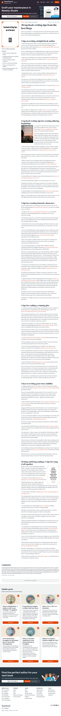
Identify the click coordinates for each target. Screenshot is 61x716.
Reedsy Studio (40, 690)
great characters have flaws (51, 247)
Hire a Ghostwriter (6, 696)
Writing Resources (41, 696)
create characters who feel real (42, 207)
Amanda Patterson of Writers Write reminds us (34, 337)
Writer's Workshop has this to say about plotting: (33, 311)
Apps (15, 2)
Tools (52, 2)
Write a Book (39, 691)
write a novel (46, 110)
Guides (26, 691)
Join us (56, 2)
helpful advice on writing (41, 362)
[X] (51, 705)
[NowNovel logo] (2, 2)
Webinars (27, 696)
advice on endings (44, 505)
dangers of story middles (52, 426)
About (14, 690)
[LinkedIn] (55, 705)
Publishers (50, 695)
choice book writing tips (51, 191)
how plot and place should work (48, 325)
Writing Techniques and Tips (31, 22)
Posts (22, 22)
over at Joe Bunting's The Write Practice (40, 211)
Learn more (33, 16)
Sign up (25, 16)
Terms (3, 710)
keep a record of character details (45, 235)
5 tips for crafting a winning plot (10, 63)
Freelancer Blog (28, 698)
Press (14, 693)
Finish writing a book (45, 556)
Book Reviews (51, 690)
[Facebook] (57, 705)
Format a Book (40, 695)
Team (14, 691)
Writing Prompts (51, 691)
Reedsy (7, 708)
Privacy (6, 710)
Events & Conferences (30, 695)
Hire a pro (42, 2)
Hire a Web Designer (6, 700)
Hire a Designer (5, 693)
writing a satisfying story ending (29, 545)
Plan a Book (39, 693)
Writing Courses (28, 693)
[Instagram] (53, 705)
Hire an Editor (5, 691)
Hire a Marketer (5, 695)
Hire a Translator (5, 698)
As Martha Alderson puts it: (39, 419)
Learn (47, 2)
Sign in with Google (11, 16)
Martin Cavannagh (11, 48)
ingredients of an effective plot (48, 348)
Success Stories (16, 696)
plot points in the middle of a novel (40, 449)
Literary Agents (51, 693)
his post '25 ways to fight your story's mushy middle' (46, 388)
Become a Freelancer (18, 695)
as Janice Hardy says (51, 164)
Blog (38, 2)
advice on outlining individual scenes (47, 47)
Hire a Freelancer (5, 690)
